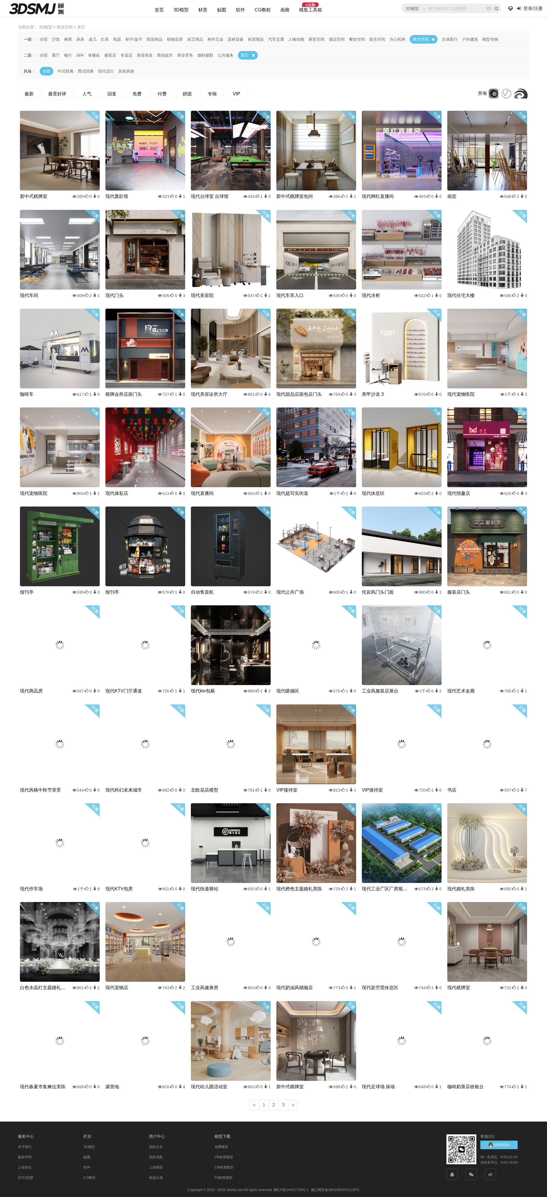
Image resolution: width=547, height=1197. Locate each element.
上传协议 (25, 1167)
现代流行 (106, 71)
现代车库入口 (290, 295)
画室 (451, 196)
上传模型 (156, 1167)
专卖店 (126, 55)
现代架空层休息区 (380, 987)
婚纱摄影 (205, 55)
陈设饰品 (155, 39)
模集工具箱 (310, 9)
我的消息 (156, 1157)
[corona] (494, 93)
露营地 (112, 1086)
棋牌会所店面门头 (123, 394)
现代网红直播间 (378, 196)
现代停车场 (31, 888)
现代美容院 (202, 295)
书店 (451, 790)
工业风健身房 (204, 987)
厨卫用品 (195, 39)
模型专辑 (490, 39)
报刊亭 (27, 592)
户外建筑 (470, 39)
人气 (86, 93)
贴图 (221, 9)
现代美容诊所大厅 (209, 394)
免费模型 (221, 1147)
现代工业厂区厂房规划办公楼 (384, 888)
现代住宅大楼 (461, 295)
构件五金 (215, 39)
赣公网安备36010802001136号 (335, 1190)
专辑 (212, 93)
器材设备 (236, 39)
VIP (236, 93)
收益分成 (156, 1178)
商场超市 (165, 55)
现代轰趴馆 (116, 196)
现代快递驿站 (204, 888)
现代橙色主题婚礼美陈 (299, 888)
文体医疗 (450, 39)
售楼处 (94, 55)
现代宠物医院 (461, 394)
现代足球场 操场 (378, 1086)
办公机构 (397, 39)
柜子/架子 (133, 39)
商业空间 (420, 39)
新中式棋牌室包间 (294, 196)
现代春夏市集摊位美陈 (43, 1086)
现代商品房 (31, 690)
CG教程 (263, 9)
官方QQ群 (25, 1178)
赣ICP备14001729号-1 (291, 1190)
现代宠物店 (116, 987)
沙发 (56, 39)
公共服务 (226, 55)
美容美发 (145, 55)
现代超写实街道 (292, 493)
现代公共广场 (290, 592)
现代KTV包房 (119, 888)
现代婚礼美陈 (461, 888)
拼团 (187, 93)
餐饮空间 (357, 39)
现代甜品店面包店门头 (299, 394)
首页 (159, 9)
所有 (482, 93)
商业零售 (185, 55)
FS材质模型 (223, 1178)
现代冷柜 (371, 295)
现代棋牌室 (458, 987)
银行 (68, 55)
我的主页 (156, 1147)
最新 (29, 93)
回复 (112, 93)
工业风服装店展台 (380, 690)
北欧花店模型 (204, 790)
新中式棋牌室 (33, 196)
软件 (240, 9)
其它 (245, 55)
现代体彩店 (116, 493)
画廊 (284, 9)
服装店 (110, 55)
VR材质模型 (224, 1157)
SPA (80, 55)
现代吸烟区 (287, 690)
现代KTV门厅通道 (123, 690)
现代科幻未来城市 (123, 790)
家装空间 (316, 39)
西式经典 (86, 71)
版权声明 (25, 1157)
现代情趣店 (458, 493)
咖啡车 (27, 394)
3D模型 (181, 9)
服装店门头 (458, 592)
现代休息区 (373, 493)
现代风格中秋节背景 (40, 790)
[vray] (506, 93)
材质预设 (256, 39)
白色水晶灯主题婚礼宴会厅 (43, 987)
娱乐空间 (377, 39)
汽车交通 (276, 39)
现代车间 (29, 295)
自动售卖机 (202, 592)
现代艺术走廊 (461, 690)
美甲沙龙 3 (373, 394)
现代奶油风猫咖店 (294, 987)
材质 (202, 9)
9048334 (501, 1145)
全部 (44, 39)
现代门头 (114, 295)
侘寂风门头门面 (378, 592)
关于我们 (25, 1147)
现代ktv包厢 (203, 690)
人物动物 (296, 39)
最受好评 (57, 93)
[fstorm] (521, 93)
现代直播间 (202, 493)
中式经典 (66, 71)
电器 (117, 39)
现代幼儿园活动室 (209, 1086)
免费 (137, 93)
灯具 (105, 39)
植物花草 (175, 39)
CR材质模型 (224, 1167)
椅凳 (68, 39)
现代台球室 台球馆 (209, 196)
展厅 (56, 55)
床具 (80, 39)
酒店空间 (337, 39)
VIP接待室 (286, 790)
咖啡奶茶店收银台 (465, 1086)
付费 (162, 93)
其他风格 (126, 71)
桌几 (93, 39)
